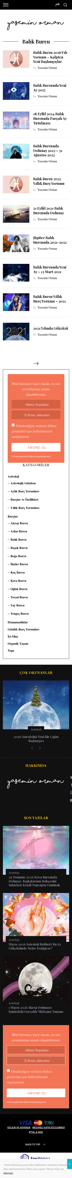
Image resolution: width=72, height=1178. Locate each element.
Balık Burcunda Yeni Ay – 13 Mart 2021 (49, 269)
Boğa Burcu (18, 556)
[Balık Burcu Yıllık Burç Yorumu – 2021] (16, 302)
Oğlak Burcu (19, 589)
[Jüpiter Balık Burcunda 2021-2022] (16, 243)
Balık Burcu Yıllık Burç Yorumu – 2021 (49, 298)
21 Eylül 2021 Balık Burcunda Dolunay (48, 210)
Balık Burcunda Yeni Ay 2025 (49, 87)
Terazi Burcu (19, 597)
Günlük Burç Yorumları (23, 629)
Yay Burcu (18, 605)
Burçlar (13, 516)
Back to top (33, 1144)
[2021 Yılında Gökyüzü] (16, 331)
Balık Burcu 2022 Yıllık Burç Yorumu (49, 181)
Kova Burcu (18, 580)
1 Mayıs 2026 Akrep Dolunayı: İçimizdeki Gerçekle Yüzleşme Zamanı (36, 1009)
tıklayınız (8, 1173)
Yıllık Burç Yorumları (25, 507)
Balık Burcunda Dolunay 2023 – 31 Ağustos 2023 (47, 150)
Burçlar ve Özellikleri (24, 499)
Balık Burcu (18, 539)
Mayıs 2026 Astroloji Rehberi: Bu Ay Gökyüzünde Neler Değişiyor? (35, 946)
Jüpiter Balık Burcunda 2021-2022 (50, 240)
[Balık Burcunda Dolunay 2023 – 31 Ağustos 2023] (16, 151)
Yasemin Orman (47, 68)
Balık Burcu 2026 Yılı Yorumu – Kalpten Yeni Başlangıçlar (50, 57)
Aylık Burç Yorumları (25, 491)
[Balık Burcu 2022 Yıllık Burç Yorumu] (16, 184)
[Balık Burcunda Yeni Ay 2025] (16, 91)
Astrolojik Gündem (23, 483)
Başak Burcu (19, 547)
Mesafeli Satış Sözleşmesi (48, 1127)
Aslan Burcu (19, 531)
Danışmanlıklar (18, 622)
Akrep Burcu (19, 523)
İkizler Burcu (19, 564)
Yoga (11, 650)
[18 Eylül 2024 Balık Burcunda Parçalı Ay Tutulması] (16, 120)
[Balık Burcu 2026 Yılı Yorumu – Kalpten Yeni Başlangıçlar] (16, 59)
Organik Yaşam (18, 643)
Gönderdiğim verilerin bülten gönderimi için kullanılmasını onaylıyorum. (34, 431)
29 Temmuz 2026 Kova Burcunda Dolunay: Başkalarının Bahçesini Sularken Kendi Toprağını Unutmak (34, 881)
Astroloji (13, 476)
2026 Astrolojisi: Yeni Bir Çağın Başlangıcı (36, 739)
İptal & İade (36, 1132)
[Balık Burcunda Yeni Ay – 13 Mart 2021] (16, 273)
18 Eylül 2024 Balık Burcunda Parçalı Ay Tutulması (50, 118)
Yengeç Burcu (20, 613)
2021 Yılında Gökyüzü (50, 328)
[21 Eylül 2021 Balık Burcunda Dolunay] (16, 214)
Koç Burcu (18, 572)
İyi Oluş (13, 636)
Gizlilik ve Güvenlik (18, 1127)
